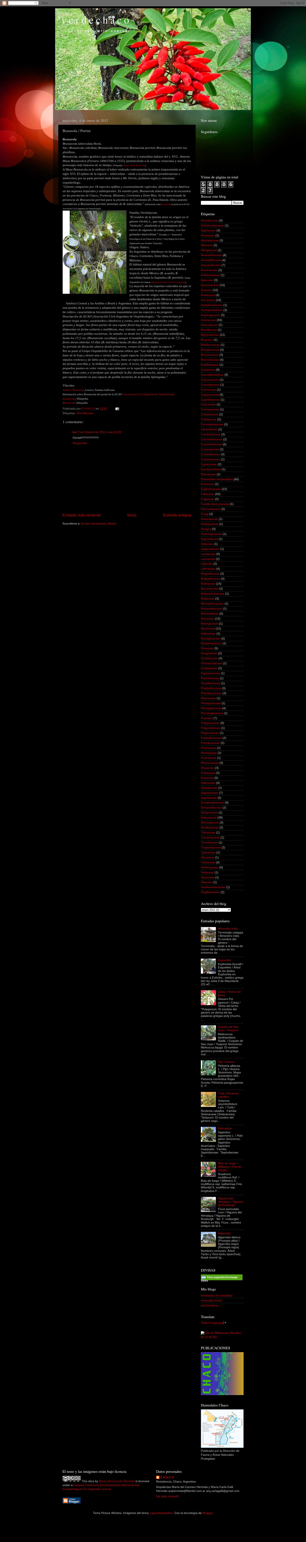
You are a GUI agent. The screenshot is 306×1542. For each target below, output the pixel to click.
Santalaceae (209, 787)
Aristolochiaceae (212, 305)
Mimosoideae (210, 613)
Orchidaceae (85, 413)
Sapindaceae (209, 792)
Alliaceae (207, 245)
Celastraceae (209, 414)
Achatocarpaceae (212, 225)
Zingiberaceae (210, 892)
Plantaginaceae (211, 708)
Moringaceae (209, 623)
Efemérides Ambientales (217, 479)
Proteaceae (208, 747)
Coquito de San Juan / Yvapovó (228, 1028)
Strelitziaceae (210, 827)
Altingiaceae (209, 250)
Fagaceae (207, 499)
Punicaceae (208, 757)
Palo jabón (225, 1128)
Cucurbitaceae (210, 454)
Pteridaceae (209, 752)
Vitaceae (206, 882)
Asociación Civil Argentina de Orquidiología (149, 394)
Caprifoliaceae (210, 399)
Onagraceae (209, 653)
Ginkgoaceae (209, 524)
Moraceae (207, 618)
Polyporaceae (210, 733)
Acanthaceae (209, 220)
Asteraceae (208, 320)
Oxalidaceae (209, 668)
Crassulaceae (210, 449)
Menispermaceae (212, 603)
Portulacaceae (210, 742)
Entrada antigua (177, 515)
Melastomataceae (212, 593)
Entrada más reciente (81, 515)
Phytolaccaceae (211, 693)
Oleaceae (207, 648)
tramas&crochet (211, 1300)
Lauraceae (208, 559)
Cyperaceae (209, 464)
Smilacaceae (209, 812)
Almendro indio (228, 928)
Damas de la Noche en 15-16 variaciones (168, 282)
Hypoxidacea (209, 539)
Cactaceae (208, 369)
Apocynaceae (210, 285)
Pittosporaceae (211, 703)
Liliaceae (207, 563)
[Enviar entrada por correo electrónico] (117, 408)
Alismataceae (210, 240)
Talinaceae (208, 832)
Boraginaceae (210, 349)
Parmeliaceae (210, 678)
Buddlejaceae (210, 364)
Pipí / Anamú (226, 1061)
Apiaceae (207, 280)
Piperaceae (208, 698)
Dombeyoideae (211, 469)
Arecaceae (208, 300)
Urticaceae (208, 862)
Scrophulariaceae (212, 802)
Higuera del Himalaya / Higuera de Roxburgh (230, 1202)
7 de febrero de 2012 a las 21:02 (99, 432)
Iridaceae (207, 544)
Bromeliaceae (210, 359)
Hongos (206, 529)
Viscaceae (207, 877)
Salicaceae (208, 782)
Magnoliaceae (210, 573)
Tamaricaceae (210, 837)
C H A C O (167, 1477)
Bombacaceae (210, 344)
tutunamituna (209, 1305)
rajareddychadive (161, 1513)
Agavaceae (208, 230)
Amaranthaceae (211, 255)
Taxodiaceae (209, 842)
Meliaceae (207, 598)
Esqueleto (224, 960)
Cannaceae (208, 389)
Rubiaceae (208, 772)
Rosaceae (207, 767)
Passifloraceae (210, 683)
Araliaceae (208, 295)
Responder (80, 443)
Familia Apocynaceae (215, 504)
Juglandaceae (210, 549)
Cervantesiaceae (212, 424)
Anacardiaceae (211, 265)
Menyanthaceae (211, 608)
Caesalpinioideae (212, 374)
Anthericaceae (210, 275)
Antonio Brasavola (73, 389)
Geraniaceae (209, 519)
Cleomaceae (209, 429)
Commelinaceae (211, 439)
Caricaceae (208, 404)
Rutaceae (207, 777)
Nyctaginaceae (210, 638)
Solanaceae (208, 817)
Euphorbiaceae (211, 489)
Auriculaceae (209, 324)
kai (75, 432)
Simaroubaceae (211, 807)
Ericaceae (207, 484)
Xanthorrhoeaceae (213, 887)
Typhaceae (208, 852)
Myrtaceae (208, 628)
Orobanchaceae (211, 663)
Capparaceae (210, 394)
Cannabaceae (210, 384)
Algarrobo (224, 1233)
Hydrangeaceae (211, 534)
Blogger (208, 1513)
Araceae (206, 290)
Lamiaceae (208, 554)
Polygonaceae (210, 723)
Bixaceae (207, 339)
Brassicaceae (210, 354)
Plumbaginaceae (212, 713)
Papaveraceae (210, 673)
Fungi (204, 514)
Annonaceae (209, 270)
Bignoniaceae (210, 334)
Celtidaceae (208, 419)
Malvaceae (208, 583)
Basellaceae (209, 329)
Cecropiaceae (210, 409)
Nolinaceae (208, 633)
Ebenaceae (208, 474)
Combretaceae (210, 434)
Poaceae (207, 718)
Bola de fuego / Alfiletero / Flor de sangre (229, 1167)
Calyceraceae (210, 379)
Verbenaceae (209, 867)
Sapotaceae (209, 797)
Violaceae (207, 872)
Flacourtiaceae (210, 509)
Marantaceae (209, 588)
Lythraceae (208, 568)
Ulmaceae (207, 857)
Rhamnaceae (210, 762)
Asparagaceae (210, 315)
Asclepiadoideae (212, 310)
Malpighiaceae (210, 578)
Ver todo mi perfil (167, 1496)
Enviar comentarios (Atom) (98, 523)
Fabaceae (207, 494)
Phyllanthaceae (211, 688)
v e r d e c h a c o (95, 19)
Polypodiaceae (210, 728)
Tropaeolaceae (211, 847)
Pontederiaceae (211, 738)
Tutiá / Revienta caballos (228, 1095)
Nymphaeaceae (211, 643)
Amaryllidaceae (211, 260)
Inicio (132, 515)
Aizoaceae (208, 235)
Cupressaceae (210, 459)
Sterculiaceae (210, 822)
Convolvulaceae (211, 444)
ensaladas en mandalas (216, 1295)
